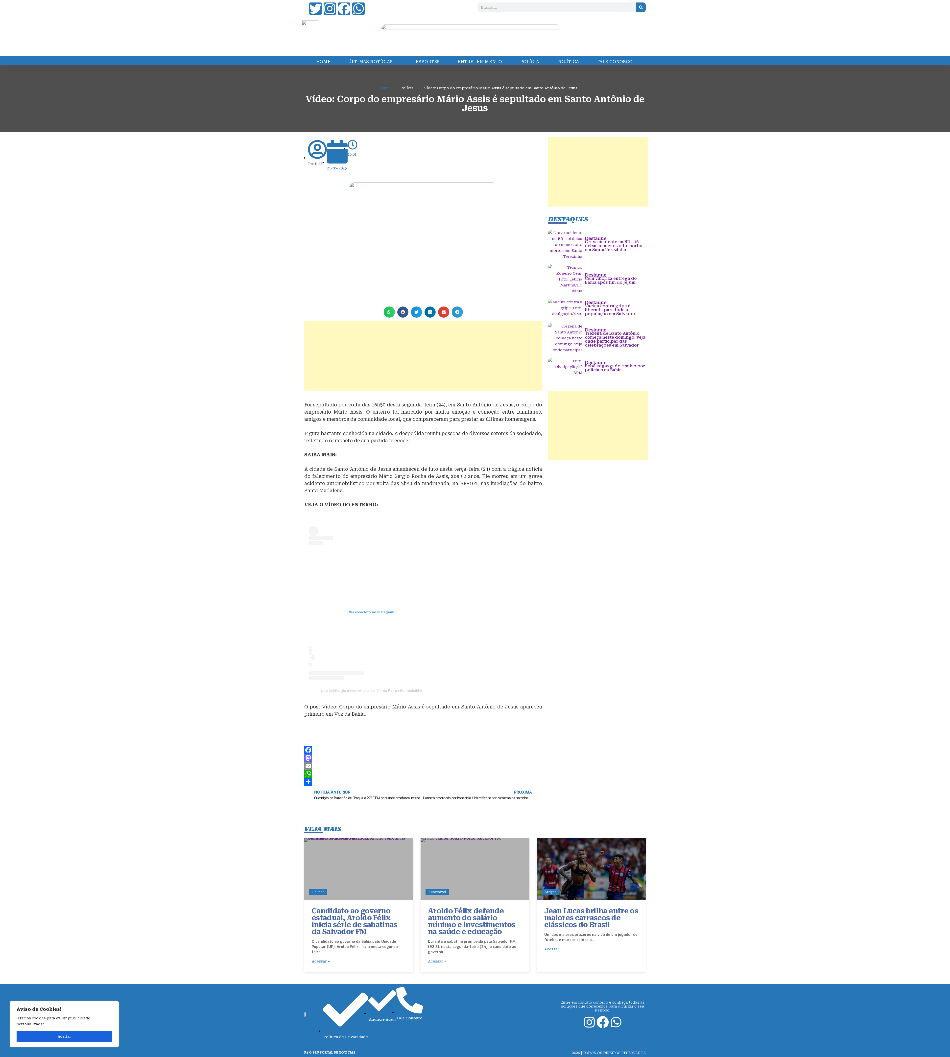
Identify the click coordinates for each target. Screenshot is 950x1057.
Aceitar (64, 1036)
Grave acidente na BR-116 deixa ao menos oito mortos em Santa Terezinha (614, 245)
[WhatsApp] (423, 774)
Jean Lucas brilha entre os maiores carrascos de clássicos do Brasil (591, 918)
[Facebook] (344, 8)
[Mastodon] (423, 758)
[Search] (641, 7)
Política (318, 892)
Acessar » (321, 961)
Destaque (595, 238)
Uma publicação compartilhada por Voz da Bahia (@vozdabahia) (371, 691)
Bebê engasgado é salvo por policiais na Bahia (615, 368)
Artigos (550, 892)
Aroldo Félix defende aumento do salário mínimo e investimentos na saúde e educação (472, 921)
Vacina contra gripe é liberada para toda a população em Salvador (610, 310)
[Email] (423, 766)
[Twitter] (315, 8)
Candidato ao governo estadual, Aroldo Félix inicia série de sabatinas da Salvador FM (355, 921)
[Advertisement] (423, 356)
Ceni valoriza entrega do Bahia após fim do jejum (611, 280)
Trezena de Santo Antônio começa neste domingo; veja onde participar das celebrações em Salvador (615, 339)
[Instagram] (330, 8)
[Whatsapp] (358, 8)
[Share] (423, 782)
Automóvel (437, 892)
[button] (389, 312)
